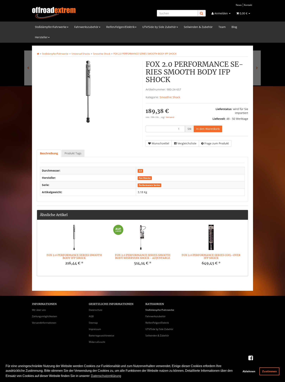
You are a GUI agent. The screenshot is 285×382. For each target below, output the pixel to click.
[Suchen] (201, 13)
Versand (170, 117)
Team (222, 27)
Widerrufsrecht (97, 342)
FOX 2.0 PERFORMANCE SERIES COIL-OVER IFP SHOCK (211, 256)
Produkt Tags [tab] (73, 153)
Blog (234, 27)
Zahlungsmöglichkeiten (44, 316)
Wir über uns (39, 310)
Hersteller (41, 37)
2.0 (140, 170)
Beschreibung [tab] (49, 153)
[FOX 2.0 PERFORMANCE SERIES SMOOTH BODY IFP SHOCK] (257, 67)
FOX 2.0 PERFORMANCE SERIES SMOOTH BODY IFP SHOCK (74, 256)
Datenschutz (95, 310)
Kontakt (248, 4)
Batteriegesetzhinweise (101, 335)
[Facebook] (250, 357)
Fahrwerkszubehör (86, 27)
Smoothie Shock (170, 97)
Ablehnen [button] (249, 371)
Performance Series (149, 185)
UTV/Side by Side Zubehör (159, 27)
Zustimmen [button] (269, 371)
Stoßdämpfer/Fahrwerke (50, 27)
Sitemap (93, 322)
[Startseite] (38, 53)
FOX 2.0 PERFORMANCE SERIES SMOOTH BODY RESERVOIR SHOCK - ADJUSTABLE (142, 256)
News (239, 4)
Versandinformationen (44, 322)
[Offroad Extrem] (67, 13)
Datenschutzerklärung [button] (106, 376)
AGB (91, 316)
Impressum (95, 329)
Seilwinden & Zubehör (198, 27)
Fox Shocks (144, 178)
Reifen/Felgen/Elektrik (120, 27)
